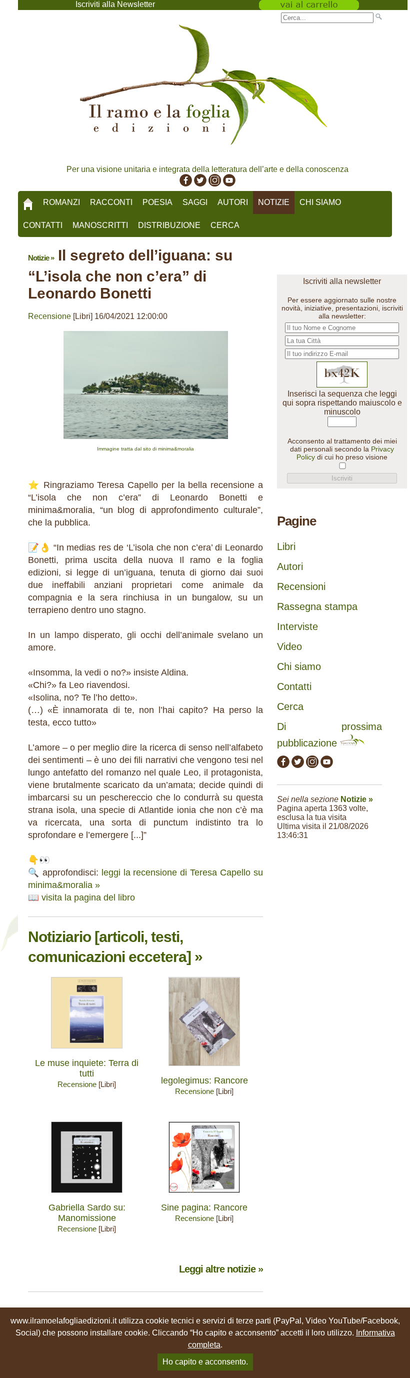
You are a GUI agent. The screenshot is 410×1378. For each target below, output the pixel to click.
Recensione (49, 316)
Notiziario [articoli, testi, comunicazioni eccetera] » (115, 946)
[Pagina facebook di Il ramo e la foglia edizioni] (186, 184)
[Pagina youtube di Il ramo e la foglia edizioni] (229, 184)
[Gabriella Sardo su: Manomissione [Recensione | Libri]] (86, 1195)
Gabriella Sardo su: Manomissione (87, 1212)
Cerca (225, 225)
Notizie (274, 202)
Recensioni (301, 586)
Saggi (195, 202)
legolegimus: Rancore (204, 1081)
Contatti (42, 225)
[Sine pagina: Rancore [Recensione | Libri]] (204, 1195)
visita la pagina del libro (88, 897)
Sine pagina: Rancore (204, 1207)
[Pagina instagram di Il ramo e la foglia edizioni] (214, 184)
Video (289, 646)
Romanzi (61, 202)
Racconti (111, 202)
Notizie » (41, 258)
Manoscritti (100, 225)
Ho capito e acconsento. (205, 1362)
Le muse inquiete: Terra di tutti (86, 1068)
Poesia (157, 202)
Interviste (297, 626)
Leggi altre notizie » (221, 1269)
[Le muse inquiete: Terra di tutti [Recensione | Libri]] (86, 1050)
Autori (233, 202)
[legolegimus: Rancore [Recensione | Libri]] (204, 1068)
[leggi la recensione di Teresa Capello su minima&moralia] (146, 441)
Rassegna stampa (317, 606)
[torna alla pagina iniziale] (28, 200)
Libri (286, 546)
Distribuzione (169, 225)
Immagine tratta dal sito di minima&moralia (145, 449)
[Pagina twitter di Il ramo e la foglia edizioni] (200, 184)
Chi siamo (320, 202)
